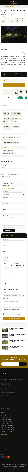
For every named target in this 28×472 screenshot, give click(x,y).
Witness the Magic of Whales (7, 431)
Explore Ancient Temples (6, 419)
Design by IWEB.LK (21, 466)
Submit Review (9, 230)
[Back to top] (14, 469)
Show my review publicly (9, 227)
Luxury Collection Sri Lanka (11, 464)
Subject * (5, 292)
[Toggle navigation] (25, 2)
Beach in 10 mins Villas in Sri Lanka (8, 399)
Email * (4, 251)
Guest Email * (5, 203)
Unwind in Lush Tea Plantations (7, 427)
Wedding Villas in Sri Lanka (6, 408)
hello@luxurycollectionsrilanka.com (10, 392)
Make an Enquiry (14, 318)
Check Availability (14, 84)
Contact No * (6, 257)
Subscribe (23, 363)
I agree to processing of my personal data (11, 309)
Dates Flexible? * (6, 269)
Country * (5, 209)
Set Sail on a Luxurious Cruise (7, 423)
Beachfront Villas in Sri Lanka (7, 401)
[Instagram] (5, 384)
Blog (2, 440)
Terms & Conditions (5, 447)
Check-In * (5, 263)
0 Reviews (4, 16)
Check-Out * (17, 263)
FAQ (2, 445)
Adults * (4, 275)
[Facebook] (2, 384)
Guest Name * (5, 197)
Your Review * (6, 215)
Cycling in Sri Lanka (5, 415)
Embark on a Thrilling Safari (6, 417)
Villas (5, 6)
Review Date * (5, 191)
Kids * (15, 275)
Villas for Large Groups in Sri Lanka (8, 406)
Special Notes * (6, 298)
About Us (3, 442)
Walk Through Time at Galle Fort (7, 429)
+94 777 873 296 (6, 390)
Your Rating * (6, 185)
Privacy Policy (5, 466)
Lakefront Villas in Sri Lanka (6, 403)
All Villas (2, 438)
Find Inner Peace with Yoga (6, 421)
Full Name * (5, 239)
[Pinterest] (9, 384)
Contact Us (3, 444)
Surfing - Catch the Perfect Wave (7, 425)
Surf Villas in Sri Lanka (5, 404)
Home (2, 6)
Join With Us (3, 449)
